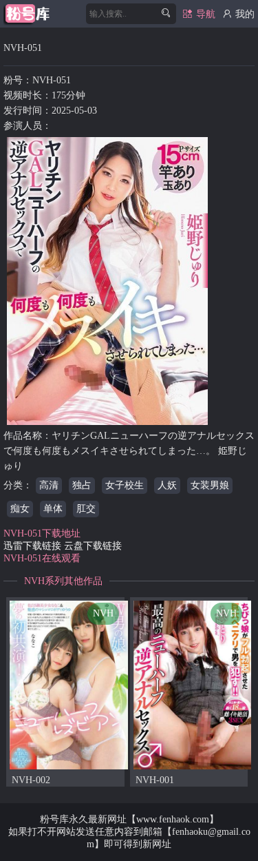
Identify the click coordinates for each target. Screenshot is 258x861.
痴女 (20, 509)
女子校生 (124, 485)
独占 (82, 485)
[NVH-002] (68, 684)
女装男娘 (210, 485)
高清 (48, 485)
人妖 (167, 485)
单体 (53, 509)
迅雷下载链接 (32, 546)
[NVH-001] (192, 684)
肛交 (86, 509)
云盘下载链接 (93, 546)
